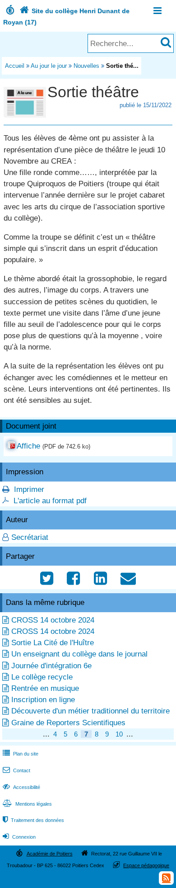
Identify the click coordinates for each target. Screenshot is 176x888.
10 (119, 734)
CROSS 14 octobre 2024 (52, 620)
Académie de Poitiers (50, 853)
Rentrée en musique (45, 688)
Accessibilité (21, 787)
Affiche (28, 446)
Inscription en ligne (43, 699)
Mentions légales (27, 804)
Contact (16, 770)
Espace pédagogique (146, 865)
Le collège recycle (42, 677)
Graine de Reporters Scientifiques (68, 722)
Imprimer (29, 489)
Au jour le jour (49, 65)
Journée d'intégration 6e (51, 665)
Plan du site (20, 753)
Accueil (14, 65)
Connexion (19, 837)
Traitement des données (33, 820)
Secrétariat (29, 537)
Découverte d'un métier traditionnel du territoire (90, 711)
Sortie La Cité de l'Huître (52, 642)
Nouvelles (86, 65)
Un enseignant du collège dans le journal (79, 654)
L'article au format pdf (50, 500)
